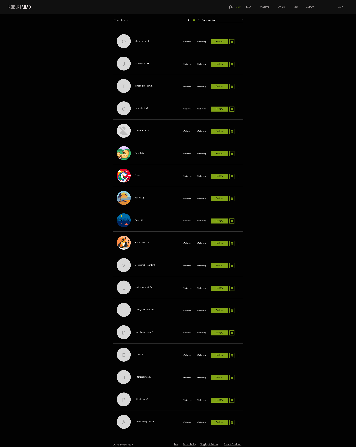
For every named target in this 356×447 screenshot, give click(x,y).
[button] (341, 6)
